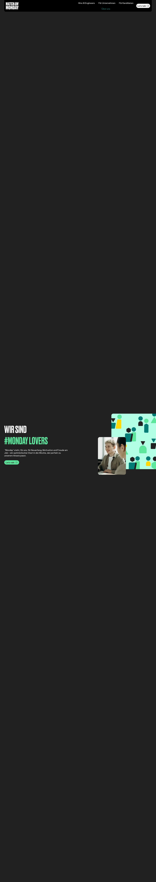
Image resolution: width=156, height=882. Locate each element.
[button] (143, 6)
